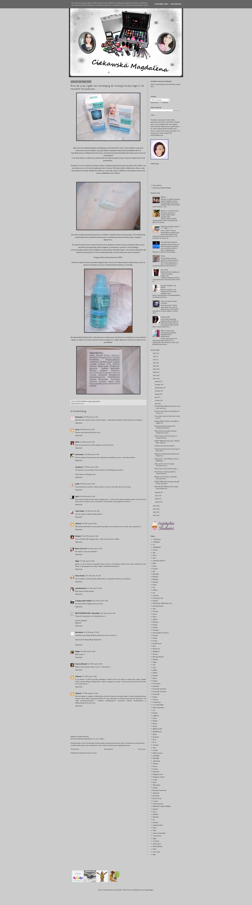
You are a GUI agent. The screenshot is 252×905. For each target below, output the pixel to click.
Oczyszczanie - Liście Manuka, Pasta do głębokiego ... (167, 460)
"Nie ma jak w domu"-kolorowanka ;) (166, 469)
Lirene (155, 718)
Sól (154, 820)
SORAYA (155, 814)
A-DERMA (156, 542)
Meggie (77, 651)
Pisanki (155, 780)
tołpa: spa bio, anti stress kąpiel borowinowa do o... (164, 465)
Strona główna (108, 749)
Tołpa (154, 830)
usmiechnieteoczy (80, 588)
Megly (77, 561)
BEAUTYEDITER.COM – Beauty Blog (87, 613)
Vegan (154, 839)
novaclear (156, 745)
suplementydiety (158, 825)
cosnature (156, 595)
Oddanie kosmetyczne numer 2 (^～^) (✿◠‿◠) (170, 227)
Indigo (155, 662)
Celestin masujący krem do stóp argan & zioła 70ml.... (167, 450)
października (159, 388)
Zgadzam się (175, 4)
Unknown (78, 524)
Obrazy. (163, 256)
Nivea (154, 740)
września (158, 391)
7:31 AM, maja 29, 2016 (87, 561)
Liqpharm (156, 716)
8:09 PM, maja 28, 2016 (87, 484)
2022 (155, 360)
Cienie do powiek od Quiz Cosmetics (169, 302)
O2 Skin (155, 750)
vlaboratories (157, 844)
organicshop (156, 761)
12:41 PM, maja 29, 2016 (91, 632)
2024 (155, 353)
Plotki (154, 782)
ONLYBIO (156, 758)
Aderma (155, 550)
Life (154, 710)
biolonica (155, 582)
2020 (155, 366)
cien (154, 593)
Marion (155, 724)
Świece (155, 828)
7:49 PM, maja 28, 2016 (90, 467)
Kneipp (155, 681)
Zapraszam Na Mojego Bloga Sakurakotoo (88, 640)
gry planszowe (157, 643)
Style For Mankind (81, 621)
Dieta (154, 609)
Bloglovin (78, 623)
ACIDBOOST (157, 547)
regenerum (156, 793)
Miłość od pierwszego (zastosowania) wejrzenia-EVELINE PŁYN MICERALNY (169, 333)
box (154, 587)
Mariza (155, 726)
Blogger (151, 890)
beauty (77, 429)
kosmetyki (156, 686)
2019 (154, 369)
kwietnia (158, 492)
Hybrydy (155, 659)
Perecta (155, 766)
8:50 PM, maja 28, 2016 (87, 496)
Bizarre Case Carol (81, 549)
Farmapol (156, 630)
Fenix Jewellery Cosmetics (161, 633)
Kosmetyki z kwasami (159, 692)
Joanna (155, 678)
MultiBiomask (157, 732)
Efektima (155, 622)
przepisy (155, 788)
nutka (154, 748)
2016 (154, 379)
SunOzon (155, 822)
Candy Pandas (79, 511)
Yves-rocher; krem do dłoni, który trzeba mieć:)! (167, 417)
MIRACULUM (157, 729)
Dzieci (154, 617)
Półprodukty (156, 785)
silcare (155, 812)
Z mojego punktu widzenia (83, 601)
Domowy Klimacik (81, 664)
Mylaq (155, 734)
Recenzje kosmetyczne (159, 790)
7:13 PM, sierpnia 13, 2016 (90, 693)
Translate (165, 102)
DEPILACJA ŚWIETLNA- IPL (162, 603)
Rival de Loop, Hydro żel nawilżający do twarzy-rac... (167, 412)
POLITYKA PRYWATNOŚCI (162, 188)
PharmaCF (156, 772)
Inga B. (77, 496)
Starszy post (142, 749)
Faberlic (155, 627)
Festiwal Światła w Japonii (169, 242)
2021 (154, 363)
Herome (155, 654)
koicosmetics (157, 684)
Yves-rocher (156, 852)
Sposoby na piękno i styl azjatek (168, 286)
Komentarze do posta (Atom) (87, 753)
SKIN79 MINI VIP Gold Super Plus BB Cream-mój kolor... (167, 483)
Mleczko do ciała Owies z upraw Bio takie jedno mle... (166, 478)
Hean (154, 646)
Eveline (155, 625)
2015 (154, 506)
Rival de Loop (80, 404)
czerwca (157, 400)
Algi (154, 553)
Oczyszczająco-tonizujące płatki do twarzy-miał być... (165, 473)
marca (157, 496)
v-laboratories (157, 836)
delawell (155, 601)
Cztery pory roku (158, 598)
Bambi (77, 442)
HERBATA (156, 652)
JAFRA (155, 670)
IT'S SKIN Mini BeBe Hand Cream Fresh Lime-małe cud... (167, 407)
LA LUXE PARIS (158, 705)
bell (154, 571)
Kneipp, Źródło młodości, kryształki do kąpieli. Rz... (167, 422)
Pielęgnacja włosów (159, 777)
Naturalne (156, 737)
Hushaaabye (79, 417)
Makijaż (155, 721)
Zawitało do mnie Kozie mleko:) (165, 446)
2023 (154, 356)
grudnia (157, 381)
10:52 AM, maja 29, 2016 (100, 601)
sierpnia (157, 394)
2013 (154, 512)
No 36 (154, 742)
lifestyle (155, 713)
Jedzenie (155, 676)
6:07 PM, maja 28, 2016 (90, 417)
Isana (154, 668)
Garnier (155, 641)
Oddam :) (164, 197)
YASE (154, 849)
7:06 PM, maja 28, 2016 (91, 454)
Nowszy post (75, 749)
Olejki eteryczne (158, 753)
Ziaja (154, 855)
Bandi (154, 563)
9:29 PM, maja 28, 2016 (89, 524)
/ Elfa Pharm (157, 539)
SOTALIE (156, 817)
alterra (155, 555)
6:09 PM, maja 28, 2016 (87, 429)
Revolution (156, 796)
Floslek (155, 638)
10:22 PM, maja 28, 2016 (90, 536)
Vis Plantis (156, 841)
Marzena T (78, 536)
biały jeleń (156, 574)
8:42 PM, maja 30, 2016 (95, 664)
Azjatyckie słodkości (159, 561)
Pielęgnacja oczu (158, 774)
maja (156, 404)
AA (154, 545)
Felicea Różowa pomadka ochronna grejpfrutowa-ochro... (165, 432)
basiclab (155, 569)
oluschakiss (156, 756)
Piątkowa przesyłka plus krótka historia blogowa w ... (167, 455)
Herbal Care (156, 649)
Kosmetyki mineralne (159, 689)
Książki (155, 697)
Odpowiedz (78, 423)
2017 (154, 376)
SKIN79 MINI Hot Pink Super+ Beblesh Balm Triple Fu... (167, 442)
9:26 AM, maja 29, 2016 (93, 576)
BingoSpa (155, 579)
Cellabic (155, 590)
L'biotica (155, 700)
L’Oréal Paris (157, 702)
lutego (157, 499)
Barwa (155, 566)
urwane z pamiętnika (159, 833)
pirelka (77, 484)
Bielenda (155, 577)
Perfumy (155, 769)
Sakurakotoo (79, 632)
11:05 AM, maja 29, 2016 (107, 613)
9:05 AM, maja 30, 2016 (87, 651)
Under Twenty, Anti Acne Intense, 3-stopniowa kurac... (166, 437)
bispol (154, 585)
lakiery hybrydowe (158, 708)
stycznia (157, 502)
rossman (155, 801)
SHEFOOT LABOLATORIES (162, 806)
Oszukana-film (165, 317)
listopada (158, 385)
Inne (154, 665)
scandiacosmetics (158, 804)
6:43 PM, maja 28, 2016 (87, 442)
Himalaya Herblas (158, 657)
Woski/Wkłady (157, 846)
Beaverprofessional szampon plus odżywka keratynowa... (165, 427)
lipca (156, 397)
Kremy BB (156, 694)
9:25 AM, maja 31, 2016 (89, 676)
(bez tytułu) (164, 270)
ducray (155, 614)
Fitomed (155, 635)
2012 (154, 515)
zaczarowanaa (79, 454)
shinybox (155, 809)
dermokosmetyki (158, 606)
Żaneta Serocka (80, 576)
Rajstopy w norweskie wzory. (170, 211)
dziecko (155, 619)
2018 (154, 372)
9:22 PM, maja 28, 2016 (92, 511)
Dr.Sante (155, 611)
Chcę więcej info (161, 4)
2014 (154, 509)
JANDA (155, 673)
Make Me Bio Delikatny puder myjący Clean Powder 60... (166, 487)
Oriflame (155, 764)
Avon (154, 558)
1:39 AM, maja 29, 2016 (94, 549)
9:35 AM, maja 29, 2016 (94, 588)
